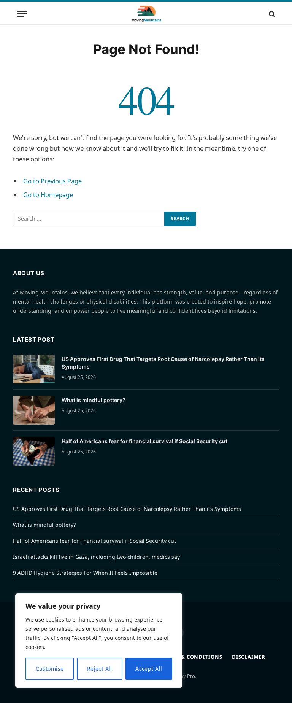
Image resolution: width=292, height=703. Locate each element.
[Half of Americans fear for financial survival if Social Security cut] (34, 451)
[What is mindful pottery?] (34, 410)
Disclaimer (248, 657)
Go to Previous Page (52, 181)
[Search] (271, 13)
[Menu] (22, 13)
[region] (98, 640)
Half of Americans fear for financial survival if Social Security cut (144, 441)
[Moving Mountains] (146, 14)
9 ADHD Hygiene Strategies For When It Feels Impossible (85, 572)
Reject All (99, 668)
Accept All (148, 668)
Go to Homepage (48, 194)
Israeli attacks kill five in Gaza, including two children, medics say (96, 556)
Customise (50, 668)
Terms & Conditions (191, 657)
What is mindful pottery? (93, 400)
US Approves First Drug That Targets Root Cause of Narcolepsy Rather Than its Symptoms (163, 363)
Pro (191, 676)
